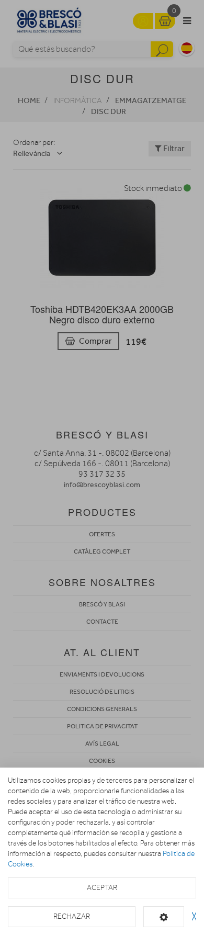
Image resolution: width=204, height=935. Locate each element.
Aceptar (102, 887)
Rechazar (71, 916)
